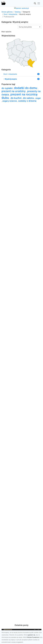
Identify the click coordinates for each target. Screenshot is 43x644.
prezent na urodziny (14, 91)
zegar (38, 98)
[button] (35, 3)
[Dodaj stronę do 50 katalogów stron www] (21, 8)
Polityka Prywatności (33, 637)
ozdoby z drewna (27, 101)
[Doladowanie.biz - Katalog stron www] (4, 3)
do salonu (28, 98)
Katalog (17, 12)
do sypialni (7, 88)
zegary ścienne (9, 101)
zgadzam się (31, 635)
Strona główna (7, 12)
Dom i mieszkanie (10, 14)
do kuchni (16, 98)
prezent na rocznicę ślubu (20, 96)
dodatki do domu (26, 88)
